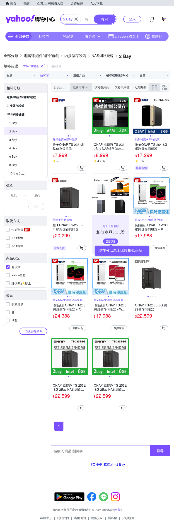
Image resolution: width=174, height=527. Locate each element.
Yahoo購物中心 (30, 19)
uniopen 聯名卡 (127, 36)
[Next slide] (85, 116)
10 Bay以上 (16, 173)
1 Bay (13, 123)
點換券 (44, 36)
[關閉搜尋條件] (76, 19)
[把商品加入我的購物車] (81, 168)
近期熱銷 (141, 87)
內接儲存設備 (15, 105)
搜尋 (160, 450)
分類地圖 (128, 518)
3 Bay (13, 139)
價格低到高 (101, 87)
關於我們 (63, 518)
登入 (132, 19)
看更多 (90, 36)
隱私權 (112, 518)
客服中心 (46, 518)
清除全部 (56, 66)
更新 (118, 509)
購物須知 (80, 518)
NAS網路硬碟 (15, 114)
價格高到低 (122, 87)
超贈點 (156, 36)
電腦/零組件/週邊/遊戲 (21, 97)
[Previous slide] (54, 116)
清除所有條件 (33, 331)
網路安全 (97, 518)
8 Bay (13, 165)
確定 (36, 206)
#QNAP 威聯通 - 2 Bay (108, 464)
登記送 (68, 36)
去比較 (110, 241)
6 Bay (13, 156)
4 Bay (13, 148)
